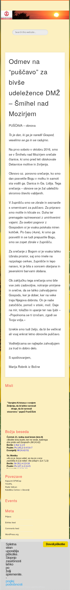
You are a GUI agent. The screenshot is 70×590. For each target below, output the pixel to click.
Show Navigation (56, 32)
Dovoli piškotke (55, 544)
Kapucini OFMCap (13, 480)
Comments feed (12, 528)
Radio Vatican (11, 486)
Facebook (31, 41)
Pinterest (38, 41)
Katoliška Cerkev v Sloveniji (17, 489)
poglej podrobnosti (14, 582)
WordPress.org (11, 534)
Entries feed (10, 522)
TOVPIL (8, 483)
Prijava (8, 516)
